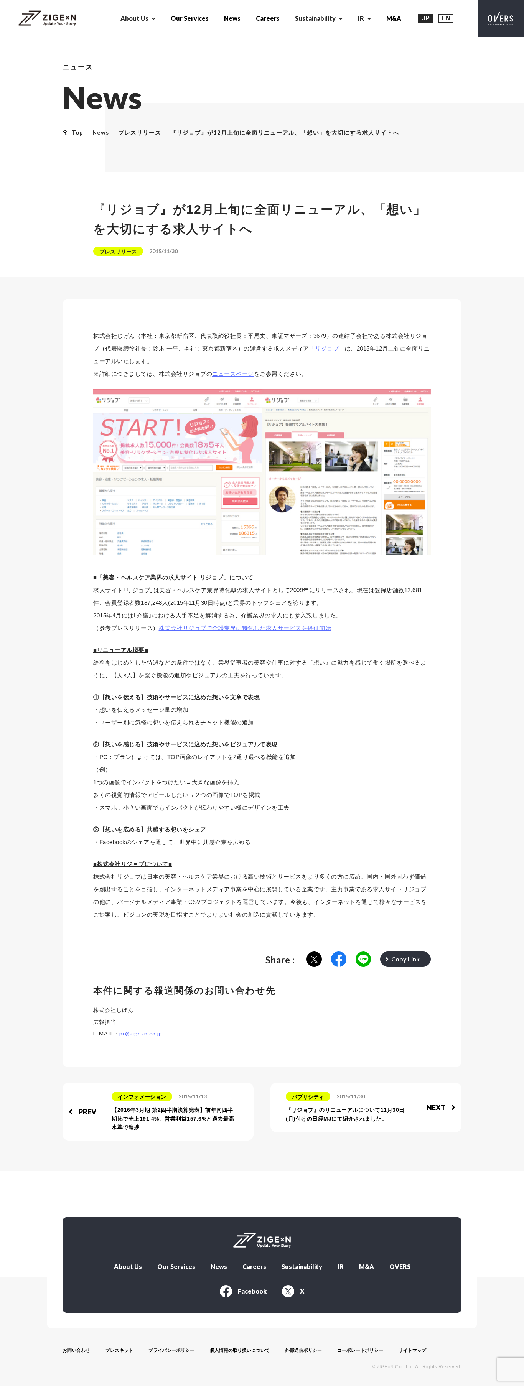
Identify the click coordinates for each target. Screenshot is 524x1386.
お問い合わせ (76, 1350)
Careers (268, 18)
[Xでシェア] (314, 959)
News (232, 18)
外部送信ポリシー (303, 1350)
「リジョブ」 (327, 348)
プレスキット (119, 1350)
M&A (393, 18)
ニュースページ (233, 373)
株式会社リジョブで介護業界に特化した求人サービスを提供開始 (245, 628)
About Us (128, 1267)
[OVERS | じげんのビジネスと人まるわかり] (501, 18)
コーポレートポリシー (360, 1350)
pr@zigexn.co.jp (140, 1033)
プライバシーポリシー (171, 1350)
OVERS (399, 1267)
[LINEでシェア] (363, 959)
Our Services (190, 18)
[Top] (47, 18)
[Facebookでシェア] (338, 959)
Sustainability (302, 1267)
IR (341, 1267)
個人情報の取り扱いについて (240, 1350)
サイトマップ (412, 1350)
